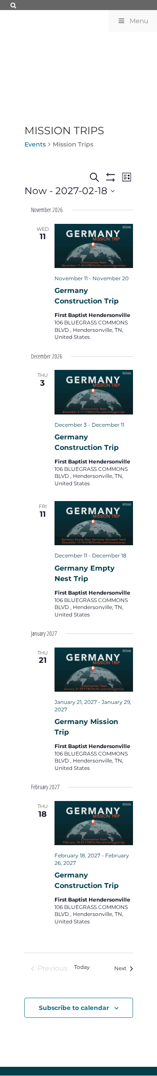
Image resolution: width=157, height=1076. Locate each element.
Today (82, 967)
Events (35, 144)
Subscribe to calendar (74, 1008)
